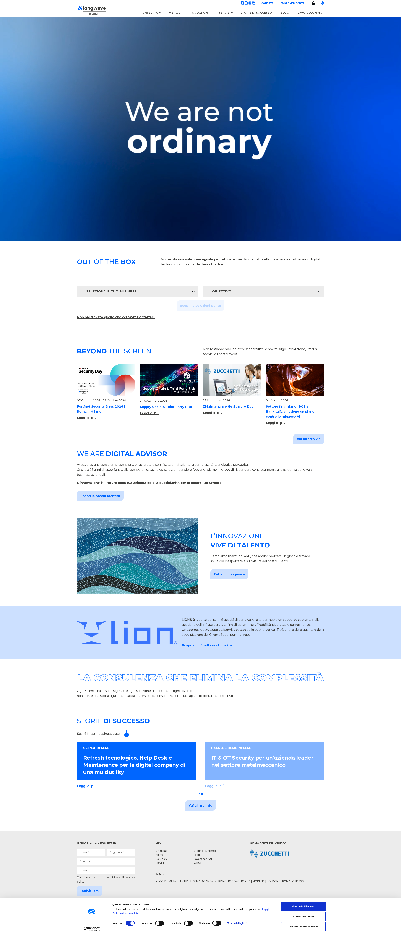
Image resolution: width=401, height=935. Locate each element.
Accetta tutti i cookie (303, 906)
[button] (199, 794)
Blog (284, 12)
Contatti (267, 3)
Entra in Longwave (229, 574)
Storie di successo (256, 12)
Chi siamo (151, 12)
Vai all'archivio (309, 439)
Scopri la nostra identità (100, 496)
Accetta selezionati (303, 916)
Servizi (224, 12)
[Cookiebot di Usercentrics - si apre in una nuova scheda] (91, 929)
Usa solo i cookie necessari (303, 926)
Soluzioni (200, 12)
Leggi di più (86, 418)
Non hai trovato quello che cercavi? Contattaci (116, 317)
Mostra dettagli (235, 923)
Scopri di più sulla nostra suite (207, 645)
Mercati (175, 12)
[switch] (159, 923)
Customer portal (293, 3)
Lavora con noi (310, 12)
